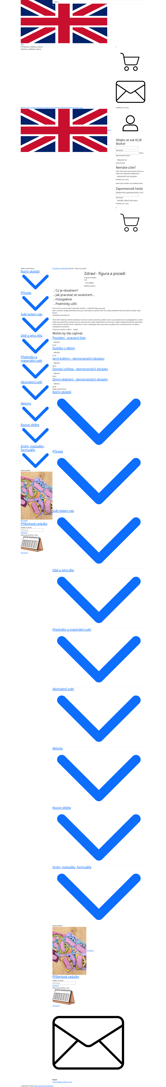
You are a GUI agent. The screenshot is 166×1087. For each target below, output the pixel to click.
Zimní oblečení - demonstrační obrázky (80, 379)
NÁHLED (57, 342)
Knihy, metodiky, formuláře (33, 448)
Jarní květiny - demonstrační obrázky (78, 358)
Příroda (26, 293)
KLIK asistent (44, 108)
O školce (52, 108)
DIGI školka (36, 108)
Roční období (30, 271)
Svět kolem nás (31, 314)
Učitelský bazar (77, 108)
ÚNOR (75, 330)
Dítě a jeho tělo (31, 335)
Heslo (141, 153)
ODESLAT (24, 533)
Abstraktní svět (31, 382)
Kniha (64, 108)
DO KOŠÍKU (89, 283)
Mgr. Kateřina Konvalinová (43, 1086)
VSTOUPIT (24, 553)
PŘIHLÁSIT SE (122, 160)
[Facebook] (127, 1008)
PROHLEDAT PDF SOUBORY (127, 176)
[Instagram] (130, 1008)
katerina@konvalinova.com (62, 1082)
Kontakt (69, 108)
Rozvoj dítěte (30, 425)
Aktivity (26, 403)
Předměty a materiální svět (31, 359)
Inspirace (59, 108)
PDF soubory (27, 108)
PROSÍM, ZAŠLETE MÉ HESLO (127, 201)
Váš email (119, 150)
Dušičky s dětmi (63, 348)
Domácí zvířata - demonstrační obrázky (80, 369)
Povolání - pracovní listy (69, 338)
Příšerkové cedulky (34, 524)
